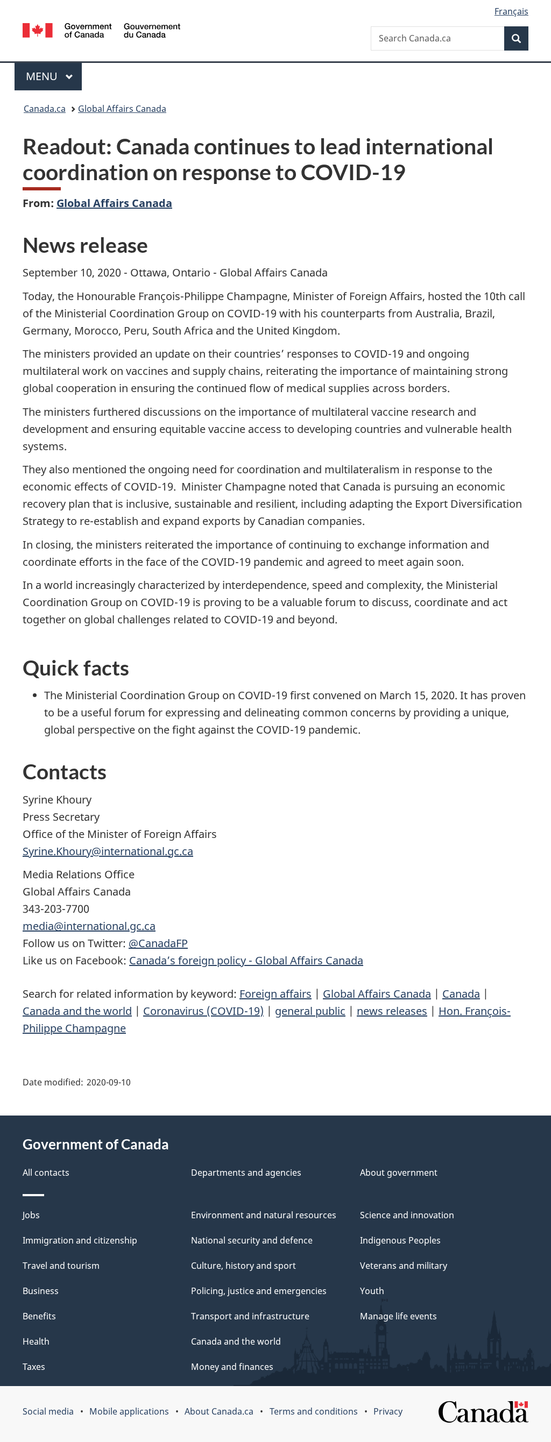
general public (310, 1011)
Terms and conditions (314, 1411)
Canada (461, 993)
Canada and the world (77, 1011)
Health (36, 1341)
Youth (372, 1291)
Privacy (387, 1411)
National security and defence (252, 1240)
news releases (392, 1011)
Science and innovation (407, 1215)
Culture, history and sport (243, 1265)
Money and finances (232, 1367)
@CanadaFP (158, 943)
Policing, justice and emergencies (259, 1291)
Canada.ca (45, 109)
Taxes (34, 1367)
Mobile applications (129, 1411)
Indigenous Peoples (400, 1240)
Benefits (39, 1316)
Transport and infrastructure (250, 1316)
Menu (43, 76)
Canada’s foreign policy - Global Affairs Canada (246, 960)
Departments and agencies (246, 1172)
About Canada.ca (219, 1411)
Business (41, 1291)
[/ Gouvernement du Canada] (101, 32)
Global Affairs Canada (122, 109)
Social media (48, 1411)
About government (398, 1172)
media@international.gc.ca (89, 926)
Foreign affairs (275, 993)
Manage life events (398, 1316)
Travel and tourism (61, 1265)
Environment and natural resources (263, 1215)
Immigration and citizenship (80, 1240)
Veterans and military (403, 1265)
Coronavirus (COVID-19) (203, 1011)
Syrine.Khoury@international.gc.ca (108, 851)
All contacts (46, 1172)
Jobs (31, 1215)
